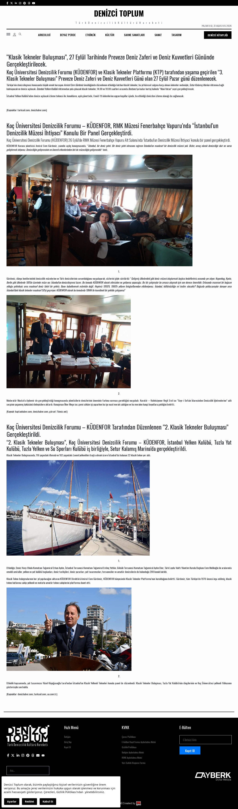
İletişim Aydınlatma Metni (133, 752)
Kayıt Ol (67, 747)
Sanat (158, 35)
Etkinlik (91, 35)
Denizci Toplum (119, 13)
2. (119, 393)
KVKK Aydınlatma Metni (132, 757)
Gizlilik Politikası (129, 747)
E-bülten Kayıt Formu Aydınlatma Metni (139, 742)
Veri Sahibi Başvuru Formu (133, 762)
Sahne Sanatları (134, 35)
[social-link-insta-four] (29, 3)
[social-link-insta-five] (33, 3)
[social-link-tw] (11, 3)
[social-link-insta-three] (24, 3)
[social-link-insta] (16, 3)
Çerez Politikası (129, 736)
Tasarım (176, 35)
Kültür (109, 35)
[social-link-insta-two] (20, 3)
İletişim (67, 736)
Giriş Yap (68, 742)
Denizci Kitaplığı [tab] (218, 35)
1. (119, 271)
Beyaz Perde (68, 35)
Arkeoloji (44, 35)
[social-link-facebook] (7, 3)
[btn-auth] (14, 34)
